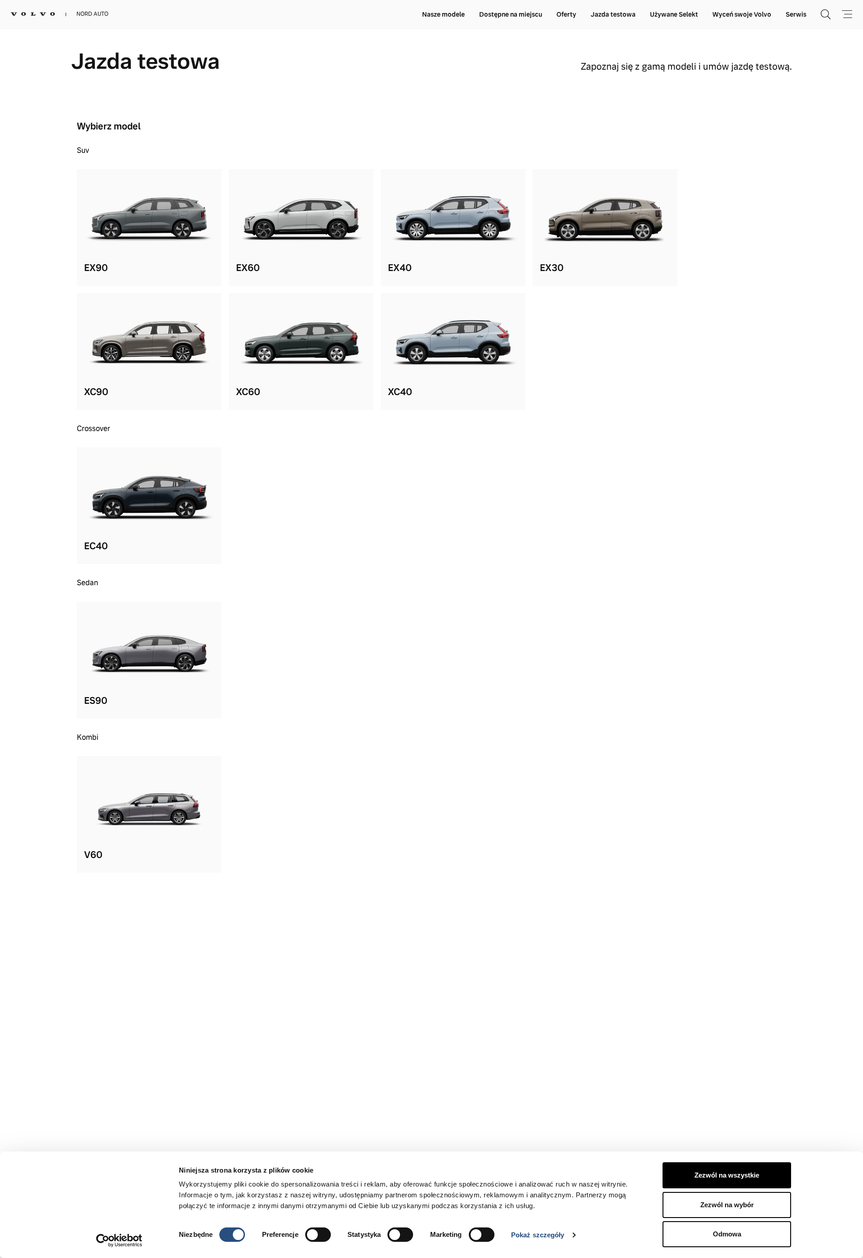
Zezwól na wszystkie (726, 1175)
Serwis (796, 14)
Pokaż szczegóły (538, 1235)
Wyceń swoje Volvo (741, 14)
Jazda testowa (613, 14)
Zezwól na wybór (727, 1205)
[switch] (318, 1234)
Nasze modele (443, 14)
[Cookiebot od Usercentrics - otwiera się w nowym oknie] (119, 1240)
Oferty (566, 14)
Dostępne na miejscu (510, 14)
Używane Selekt (674, 14)
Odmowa (727, 1234)
